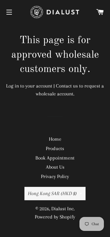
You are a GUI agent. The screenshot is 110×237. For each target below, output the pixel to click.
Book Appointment (55, 158)
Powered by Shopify (55, 217)
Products (55, 148)
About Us (55, 167)
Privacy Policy (55, 176)
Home (55, 139)
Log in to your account (29, 86)
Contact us (67, 86)
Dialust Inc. (63, 208)
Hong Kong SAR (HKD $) (52, 193)
